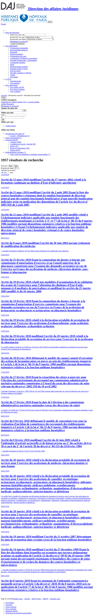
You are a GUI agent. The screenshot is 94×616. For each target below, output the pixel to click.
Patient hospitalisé (16, 54)
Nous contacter (11, 607)
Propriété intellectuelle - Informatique (23, 60)
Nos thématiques (12, 46)
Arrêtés (3, 104)
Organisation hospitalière (19, 48)
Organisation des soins (18, 56)
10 (25, 599)
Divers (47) (14, 146)
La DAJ (8, 79)
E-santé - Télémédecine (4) (20, 136)
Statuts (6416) (15, 150)
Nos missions (15, 83)
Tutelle (12, 75)
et (2, 117)
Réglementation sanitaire (19, 67)
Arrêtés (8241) (11, 126)
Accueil (4, 95)
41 (34, 599)
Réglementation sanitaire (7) (16, 152)
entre (3, 115)
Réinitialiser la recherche (19, 41)
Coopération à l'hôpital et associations (23, 58)
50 (43, 599)
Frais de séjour (15, 71)
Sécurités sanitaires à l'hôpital (20, 73)
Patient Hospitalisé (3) (13, 138)
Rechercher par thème (18, 39)
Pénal (12, 65)
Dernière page (55, 599)
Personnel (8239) (12, 140)
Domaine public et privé (19, 69)
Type (16, 166)
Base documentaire (12, 33)
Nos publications (12, 85)
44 (40, 599)
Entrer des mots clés (17, 35)
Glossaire (9, 605)
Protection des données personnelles (19, 613)
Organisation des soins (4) (15, 134)
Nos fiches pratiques (17, 89)
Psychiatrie (14, 77)
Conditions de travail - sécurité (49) (23, 144)
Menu (50, 22)
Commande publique (17, 62)
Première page (17, 599)
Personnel (13, 52)
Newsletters (10, 603)
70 (47, 599)
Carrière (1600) (15, 142)
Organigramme (15, 81)
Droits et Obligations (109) (19, 148)
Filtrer (4, 98)
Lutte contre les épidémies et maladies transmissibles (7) (30, 154)
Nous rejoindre (11, 609)
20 (27, 599)
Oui (5, 173)
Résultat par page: (7, 168)
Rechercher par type (17, 37)
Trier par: (4, 166)
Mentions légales (12, 611)
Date (10, 166)
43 (38, 599)
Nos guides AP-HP (17, 87)
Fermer (3, 24)
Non (11, 173)
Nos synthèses (15, 91)
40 (32, 599)
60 (45, 599)
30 (29, 599)
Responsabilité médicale (19, 50)
